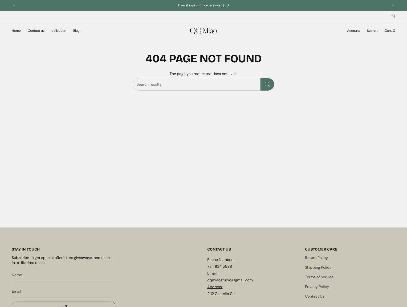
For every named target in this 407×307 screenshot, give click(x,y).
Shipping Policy (318, 267)
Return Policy (316, 257)
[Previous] (14, 5)
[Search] (267, 84)
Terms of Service (319, 277)
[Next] (393, 5)
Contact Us (314, 296)
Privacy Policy (317, 286)
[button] (16, 31)
